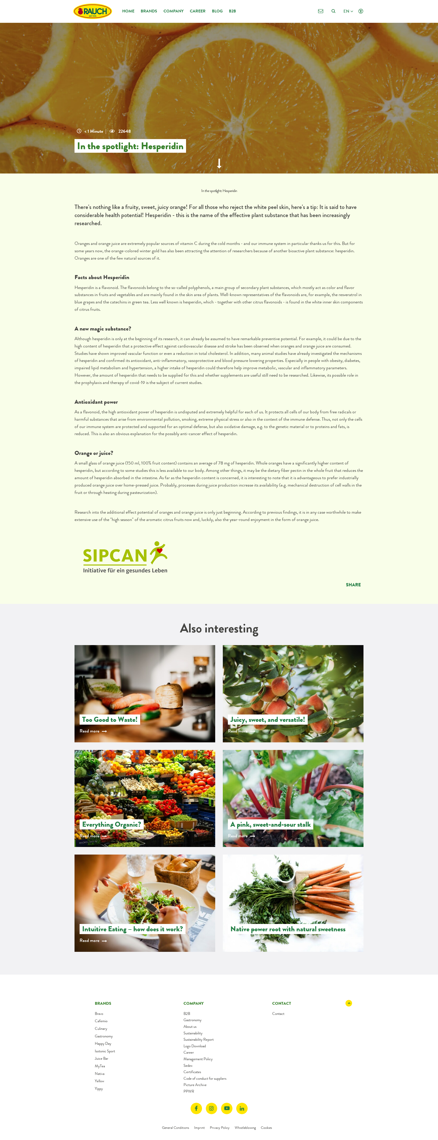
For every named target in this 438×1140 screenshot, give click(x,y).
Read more (89, 731)
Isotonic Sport (105, 1051)
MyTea (100, 1066)
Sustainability (193, 1033)
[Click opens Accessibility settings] (360, 11)
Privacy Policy (220, 1127)
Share (353, 585)
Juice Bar (101, 1058)
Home (128, 11)
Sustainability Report (199, 1039)
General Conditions (175, 1127)
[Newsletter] (320, 11)
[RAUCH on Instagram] (211, 1108)
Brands (149, 11)
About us (190, 1026)
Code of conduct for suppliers (205, 1078)
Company (173, 11)
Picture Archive (195, 1085)
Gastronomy (104, 1036)
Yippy (99, 1088)
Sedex (188, 1065)
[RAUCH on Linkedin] (242, 1108)
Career (198, 11)
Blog (217, 11)
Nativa (99, 1073)
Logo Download (195, 1046)
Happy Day (103, 1043)
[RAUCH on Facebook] (196, 1108)
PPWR (189, 1091)
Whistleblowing (245, 1127)
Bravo (99, 1013)
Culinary (101, 1028)
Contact (278, 1013)
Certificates (192, 1072)
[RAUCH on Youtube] (226, 1108)
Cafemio (101, 1021)
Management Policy (198, 1059)
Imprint (199, 1127)
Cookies (266, 1127)
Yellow (99, 1081)
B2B (232, 11)
